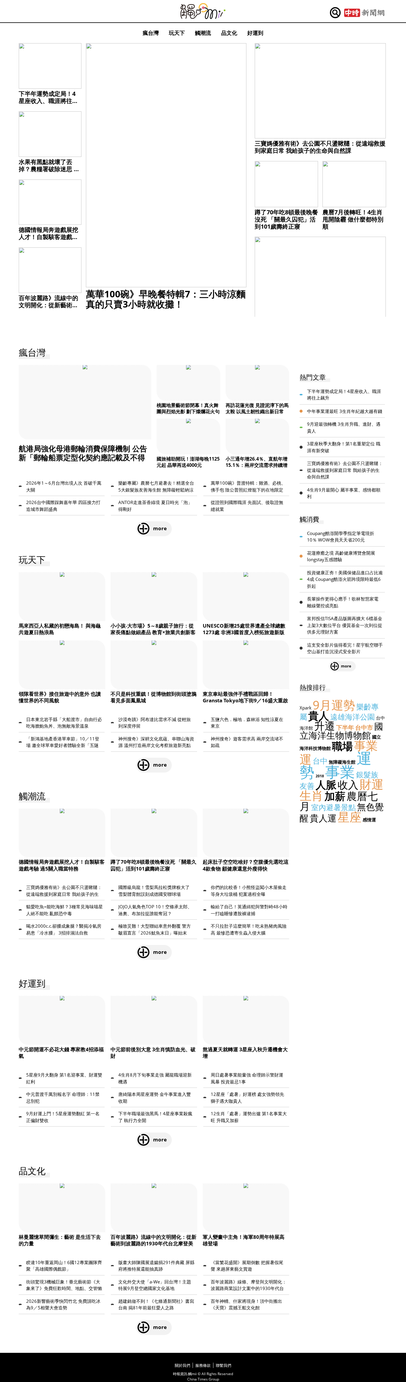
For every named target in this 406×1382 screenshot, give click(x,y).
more (160, 528)
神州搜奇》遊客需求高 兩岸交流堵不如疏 (247, 742)
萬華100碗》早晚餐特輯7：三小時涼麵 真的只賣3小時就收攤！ (166, 299)
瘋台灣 (151, 32)
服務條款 (203, 1365)
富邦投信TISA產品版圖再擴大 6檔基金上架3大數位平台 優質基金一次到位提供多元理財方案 (344, 625)
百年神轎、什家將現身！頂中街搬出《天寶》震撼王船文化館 (246, 1304)
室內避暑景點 (333, 807)
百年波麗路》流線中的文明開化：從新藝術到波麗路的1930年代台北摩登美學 (49, 308)
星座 (349, 817)
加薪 (335, 796)
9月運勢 (334, 705)
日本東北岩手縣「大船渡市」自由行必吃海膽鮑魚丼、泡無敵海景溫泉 (64, 722)
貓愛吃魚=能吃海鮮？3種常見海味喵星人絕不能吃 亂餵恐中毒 (64, 910)
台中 (320, 761)
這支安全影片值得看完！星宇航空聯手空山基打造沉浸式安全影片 (345, 648)
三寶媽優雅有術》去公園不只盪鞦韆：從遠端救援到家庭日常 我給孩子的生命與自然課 (320, 147)
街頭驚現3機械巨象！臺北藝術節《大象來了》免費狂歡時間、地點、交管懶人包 (64, 1285)
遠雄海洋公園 (352, 717)
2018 (320, 776)
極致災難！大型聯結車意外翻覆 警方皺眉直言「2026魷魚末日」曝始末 (154, 929)
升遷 (324, 726)
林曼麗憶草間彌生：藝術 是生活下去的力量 (60, 1240)
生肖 (311, 795)
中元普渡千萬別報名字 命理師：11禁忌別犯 (63, 1097)
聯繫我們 (223, 1365)
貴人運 (323, 818)
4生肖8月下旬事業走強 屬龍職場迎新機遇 (155, 1078)
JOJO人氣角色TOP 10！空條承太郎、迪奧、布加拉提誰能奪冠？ (155, 910)
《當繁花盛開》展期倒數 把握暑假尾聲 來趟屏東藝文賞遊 (247, 1265)
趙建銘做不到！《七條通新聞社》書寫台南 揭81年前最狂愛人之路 (156, 1304)
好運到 (255, 32)
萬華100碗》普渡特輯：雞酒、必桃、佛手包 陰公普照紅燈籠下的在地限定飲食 (248, 486)
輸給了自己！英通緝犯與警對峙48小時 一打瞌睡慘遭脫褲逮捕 (249, 910)
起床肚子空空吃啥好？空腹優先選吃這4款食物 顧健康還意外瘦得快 (246, 865)
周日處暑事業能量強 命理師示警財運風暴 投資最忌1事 (247, 1078)
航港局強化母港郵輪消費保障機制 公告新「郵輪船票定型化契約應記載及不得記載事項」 (83, 457)
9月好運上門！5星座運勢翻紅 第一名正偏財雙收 (63, 1116)
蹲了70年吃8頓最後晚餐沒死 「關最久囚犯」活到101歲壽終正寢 (286, 219)
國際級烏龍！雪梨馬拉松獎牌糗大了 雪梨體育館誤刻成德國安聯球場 (154, 890)
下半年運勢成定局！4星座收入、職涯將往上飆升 (48, 101)
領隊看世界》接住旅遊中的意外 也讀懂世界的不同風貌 (60, 697)
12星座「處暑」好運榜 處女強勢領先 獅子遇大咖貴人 (247, 1097)
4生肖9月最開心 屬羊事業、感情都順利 (343, 493)
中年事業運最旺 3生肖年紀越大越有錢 (344, 411)
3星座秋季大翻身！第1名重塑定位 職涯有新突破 (343, 447)
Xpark (305, 708)
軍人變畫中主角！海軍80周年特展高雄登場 (243, 1240)
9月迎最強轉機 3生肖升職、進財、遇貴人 (343, 427)
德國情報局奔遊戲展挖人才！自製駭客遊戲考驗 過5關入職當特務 (48, 237)
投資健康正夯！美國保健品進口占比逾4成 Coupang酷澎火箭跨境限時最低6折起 (345, 579)
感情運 (369, 820)
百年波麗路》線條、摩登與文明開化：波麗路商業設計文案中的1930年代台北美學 (249, 1285)
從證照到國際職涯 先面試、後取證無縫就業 (247, 505)
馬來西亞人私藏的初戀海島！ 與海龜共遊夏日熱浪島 (60, 629)
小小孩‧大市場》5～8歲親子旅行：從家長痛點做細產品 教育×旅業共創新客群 (153, 632)
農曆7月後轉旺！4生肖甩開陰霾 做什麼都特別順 (352, 219)
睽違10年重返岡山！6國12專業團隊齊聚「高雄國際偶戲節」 (64, 1265)
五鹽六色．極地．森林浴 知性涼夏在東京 (247, 722)
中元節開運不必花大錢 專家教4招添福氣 (61, 1052)
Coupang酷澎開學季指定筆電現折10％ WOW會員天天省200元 (340, 536)
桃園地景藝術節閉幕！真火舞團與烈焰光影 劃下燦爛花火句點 (188, 411)
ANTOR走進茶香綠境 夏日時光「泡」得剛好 (155, 505)
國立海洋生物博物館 (341, 730)
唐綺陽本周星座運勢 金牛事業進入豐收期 (154, 1097)
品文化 (229, 32)
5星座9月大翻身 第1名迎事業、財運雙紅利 (64, 1078)
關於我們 (182, 1365)
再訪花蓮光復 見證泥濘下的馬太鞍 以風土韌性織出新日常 (257, 408)
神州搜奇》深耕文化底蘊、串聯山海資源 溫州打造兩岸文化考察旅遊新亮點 (156, 742)
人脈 (326, 785)
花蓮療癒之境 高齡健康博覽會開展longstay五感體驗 (341, 556)
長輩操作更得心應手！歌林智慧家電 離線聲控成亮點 (342, 602)
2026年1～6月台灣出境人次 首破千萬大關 (63, 486)
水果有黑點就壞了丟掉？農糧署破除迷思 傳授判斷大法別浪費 (49, 169)
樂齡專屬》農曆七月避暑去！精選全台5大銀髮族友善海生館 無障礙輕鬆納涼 (156, 486)
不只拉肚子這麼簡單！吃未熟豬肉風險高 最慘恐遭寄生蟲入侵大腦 (249, 929)
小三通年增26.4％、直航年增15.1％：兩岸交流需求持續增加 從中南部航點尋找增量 (256, 465)
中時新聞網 (364, 13)
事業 (340, 772)
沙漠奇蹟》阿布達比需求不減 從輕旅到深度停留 (154, 722)
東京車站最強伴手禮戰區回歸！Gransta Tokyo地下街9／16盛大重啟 (245, 697)
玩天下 (177, 32)
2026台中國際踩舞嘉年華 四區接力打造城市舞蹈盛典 (63, 505)
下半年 (345, 727)
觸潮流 (203, 32)
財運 (371, 784)
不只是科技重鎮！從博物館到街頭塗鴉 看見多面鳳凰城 (153, 697)
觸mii (203, 11)
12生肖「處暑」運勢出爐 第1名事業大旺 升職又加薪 (249, 1116)
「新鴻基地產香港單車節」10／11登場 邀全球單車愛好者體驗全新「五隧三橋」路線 (62, 742)
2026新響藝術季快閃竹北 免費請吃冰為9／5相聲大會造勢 (63, 1304)
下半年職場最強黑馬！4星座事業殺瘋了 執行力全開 (155, 1116)
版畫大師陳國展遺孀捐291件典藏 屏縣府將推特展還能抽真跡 (156, 1265)
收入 (348, 785)
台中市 (364, 727)
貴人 (318, 716)
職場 (342, 746)
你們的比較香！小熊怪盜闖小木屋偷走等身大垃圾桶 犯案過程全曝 (249, 890)
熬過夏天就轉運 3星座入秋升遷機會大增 (245, 1052)
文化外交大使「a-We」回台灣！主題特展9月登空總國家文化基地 (154, 1285)
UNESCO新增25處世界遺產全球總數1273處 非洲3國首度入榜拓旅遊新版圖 (244, 632)
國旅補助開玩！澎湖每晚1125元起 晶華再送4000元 (188, 462)
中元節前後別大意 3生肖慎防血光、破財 (153, 1052)
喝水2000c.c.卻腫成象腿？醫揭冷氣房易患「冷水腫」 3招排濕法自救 (63, 929)
